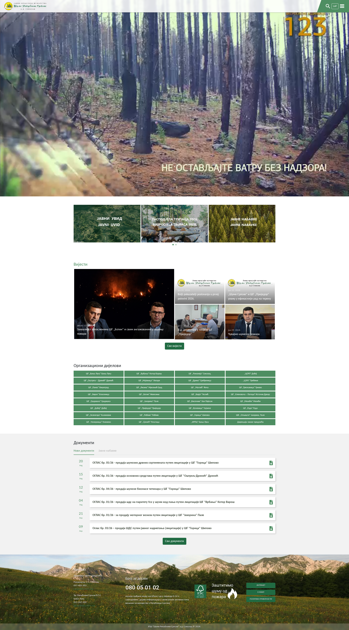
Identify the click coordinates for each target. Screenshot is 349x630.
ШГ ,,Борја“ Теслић (199, 394)
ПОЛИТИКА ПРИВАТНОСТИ (261, 599)
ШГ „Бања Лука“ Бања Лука (98, 374)
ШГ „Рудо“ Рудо (250, 408)
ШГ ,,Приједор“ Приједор (149, 408)
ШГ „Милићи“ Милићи (250, 401)
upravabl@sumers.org (84, 606)
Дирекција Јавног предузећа (250, 422)
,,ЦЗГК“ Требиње (250, 381)
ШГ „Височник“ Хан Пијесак (199, 401)
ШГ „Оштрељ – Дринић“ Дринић (98, 381)
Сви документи (174, 541)
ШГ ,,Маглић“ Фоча (199, 387)
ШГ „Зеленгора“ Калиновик (98, 415)
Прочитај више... (107, 236)
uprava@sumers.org (83, 589)
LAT (335, 6)
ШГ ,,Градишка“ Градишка (99, 401)
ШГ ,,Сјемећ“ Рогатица (149, 422)
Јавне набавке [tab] (108, 450)
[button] (173, 244)
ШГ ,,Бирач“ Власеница (98, 394)
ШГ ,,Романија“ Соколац (200, 374)
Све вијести (174, 346)
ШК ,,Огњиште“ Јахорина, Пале (250, 415)
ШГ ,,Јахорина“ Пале (149, 401)
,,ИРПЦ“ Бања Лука (200, 422)
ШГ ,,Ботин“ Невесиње (149, 394)
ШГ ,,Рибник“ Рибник (149, 415)
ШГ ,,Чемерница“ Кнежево (98, 422)
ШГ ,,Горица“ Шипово (200, 415)
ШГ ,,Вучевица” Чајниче (200, 408)
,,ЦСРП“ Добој (250, 374)
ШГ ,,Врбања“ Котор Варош (149, 374)
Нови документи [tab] (84, 450)
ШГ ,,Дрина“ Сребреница (199, 381)
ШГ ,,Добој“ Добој (98, 408)
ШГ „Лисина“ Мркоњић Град (149, 387)
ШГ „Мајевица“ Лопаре (149, 381)
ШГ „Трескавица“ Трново (250, 387)
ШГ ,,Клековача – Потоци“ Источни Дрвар (250, 394)
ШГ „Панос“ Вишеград (98, 387)
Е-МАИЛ (261, 592)
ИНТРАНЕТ (261, 585)
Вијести (80, 264)
